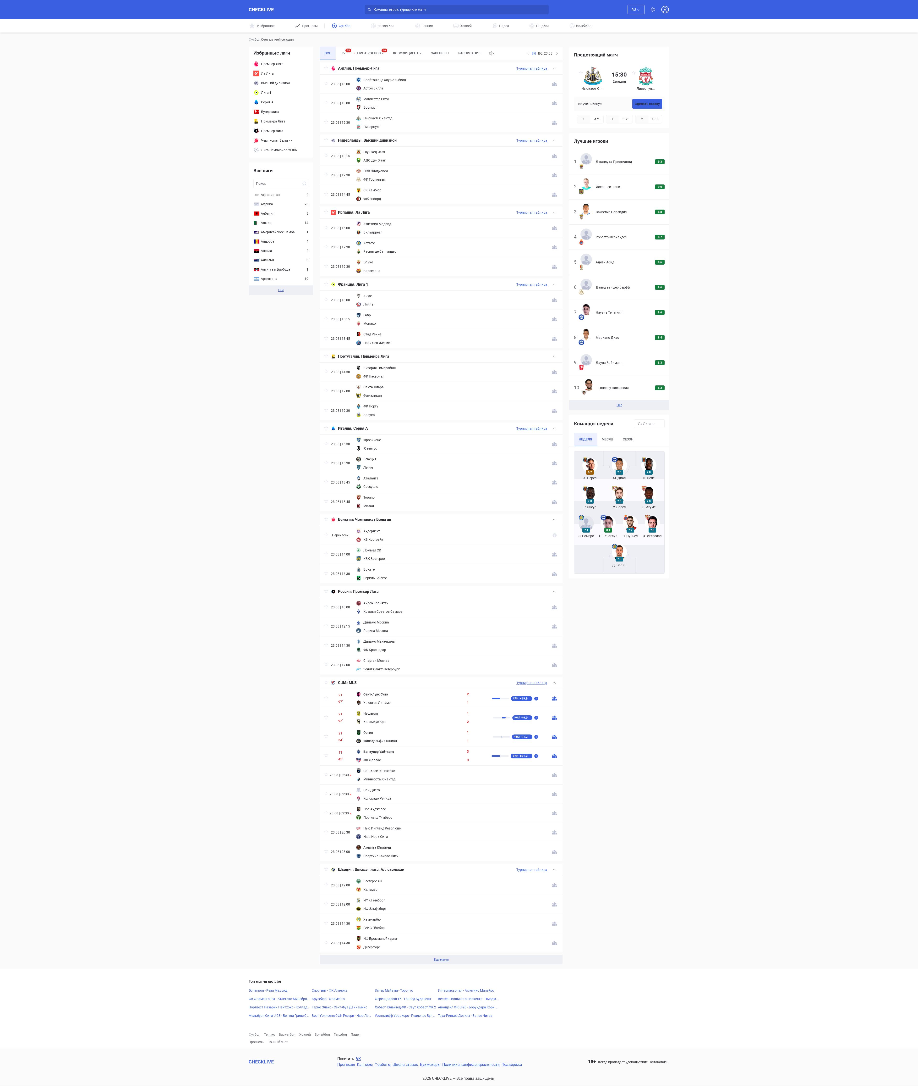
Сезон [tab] (628, 439)
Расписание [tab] (469, 53)
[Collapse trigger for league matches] (554, 68)
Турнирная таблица (531, 68)
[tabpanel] (441, 513)
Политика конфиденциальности (471, 1064)
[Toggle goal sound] (491, 53)
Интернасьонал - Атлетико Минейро (466, 990)
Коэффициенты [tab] (407, 53)
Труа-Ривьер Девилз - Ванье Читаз (465, 1016)
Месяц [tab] (607, 439)
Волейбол (322, 1034)
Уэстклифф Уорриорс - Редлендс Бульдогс (404, 1016)
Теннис (269, 1034)
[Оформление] (652, 9)
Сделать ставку (647, 104)
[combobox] (636, 9)
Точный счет (278, 1042)
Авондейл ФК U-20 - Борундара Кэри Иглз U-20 (468, 1007)
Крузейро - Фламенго (328, 999)
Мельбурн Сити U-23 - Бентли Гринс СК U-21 (279, 1016)
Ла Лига (362, 212)
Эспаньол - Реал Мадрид (268, 990)
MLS (353, 682)
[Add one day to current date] (528, 53)
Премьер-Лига (366, 68)
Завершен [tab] (440, 53)
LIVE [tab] (345, 52)
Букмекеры (430, 1064)
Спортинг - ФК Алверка (330, 990)
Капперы (365, 1064)
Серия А (360, 428)
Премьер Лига (366, 591)
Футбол (254, 1034)
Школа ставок (405, 1064)
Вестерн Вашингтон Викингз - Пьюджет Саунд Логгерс (468, 999)
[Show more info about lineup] (554, 84)
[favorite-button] (326, 68)
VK (358, 1059)
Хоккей (305, 1034)
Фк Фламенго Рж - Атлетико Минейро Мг (278, 999)
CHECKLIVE (261, 9)
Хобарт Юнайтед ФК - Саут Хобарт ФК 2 (405, 1007)
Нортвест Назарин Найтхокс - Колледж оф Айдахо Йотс (279, 1007)
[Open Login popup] (665, 9)
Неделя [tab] (585, 439)
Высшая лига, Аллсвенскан (379, 869)
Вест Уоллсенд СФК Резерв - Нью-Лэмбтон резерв (342, 1016)
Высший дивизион (380, 140)
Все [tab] (328, 53)
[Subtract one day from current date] (556, 53)
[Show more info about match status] (555, 535)
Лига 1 (362, 284)
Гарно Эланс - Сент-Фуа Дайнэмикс (339, 1007)
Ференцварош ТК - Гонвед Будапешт (403, 999)
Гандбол (340, 1034)
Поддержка (512, 1064)
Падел (356, 1034)
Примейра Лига (375, 356)
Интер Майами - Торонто (394, 990)
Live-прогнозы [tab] (371, 52)
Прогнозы (256, 1042)
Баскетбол (287, 1034)
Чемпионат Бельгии (373, 519)
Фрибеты (383, 1064)
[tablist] (402, 53)
